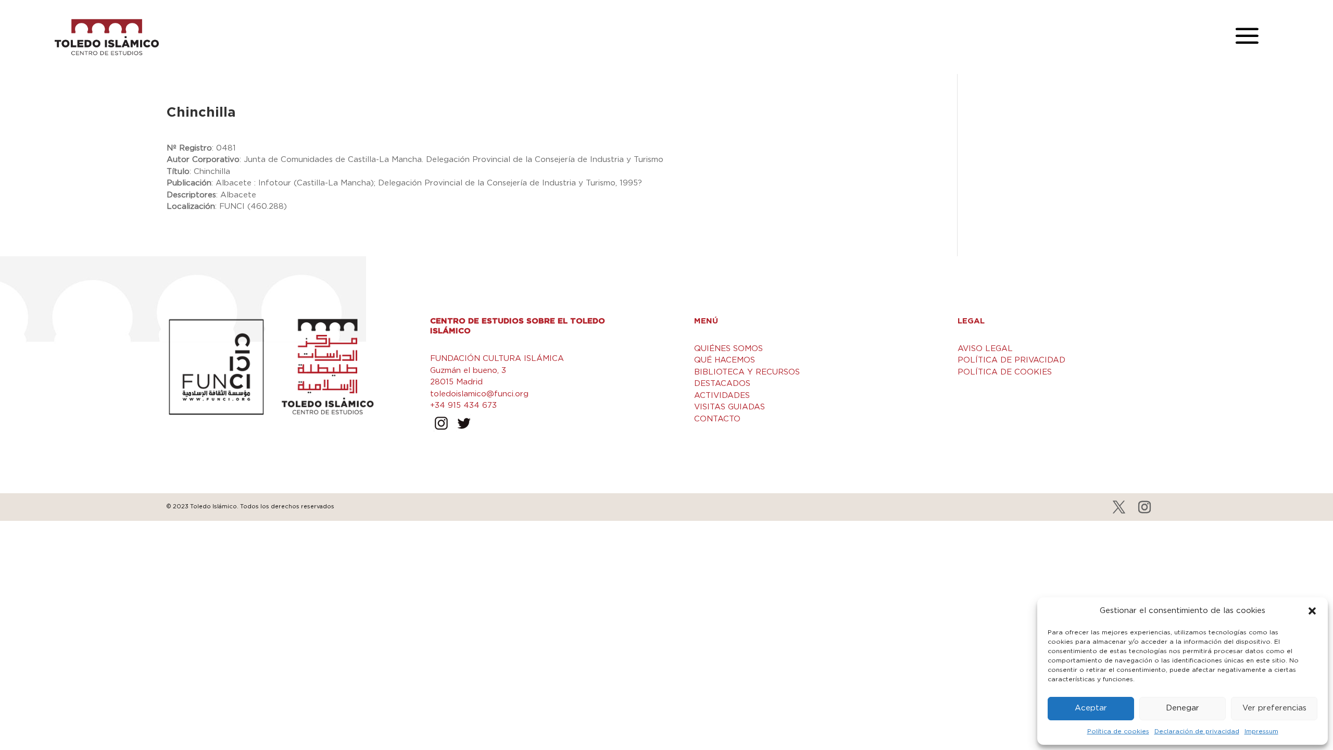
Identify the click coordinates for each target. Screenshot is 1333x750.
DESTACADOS (722, 384)
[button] (1312, 611)
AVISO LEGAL (985, 349)
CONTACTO (717, 419)
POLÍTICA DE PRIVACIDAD (1011, 360)
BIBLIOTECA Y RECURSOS (747, 372)
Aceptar (1091, 708)
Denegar (1182, 708)
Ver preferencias (1274, 708)
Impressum (1261, 731)
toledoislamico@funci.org (479, 394)
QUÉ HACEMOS (724, 360)
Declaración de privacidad (1196, 731)
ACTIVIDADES (722, 395)
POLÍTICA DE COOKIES (1005, 372)
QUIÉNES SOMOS (728, 349)
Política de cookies (1118, 731)
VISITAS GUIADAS (729, 407)
